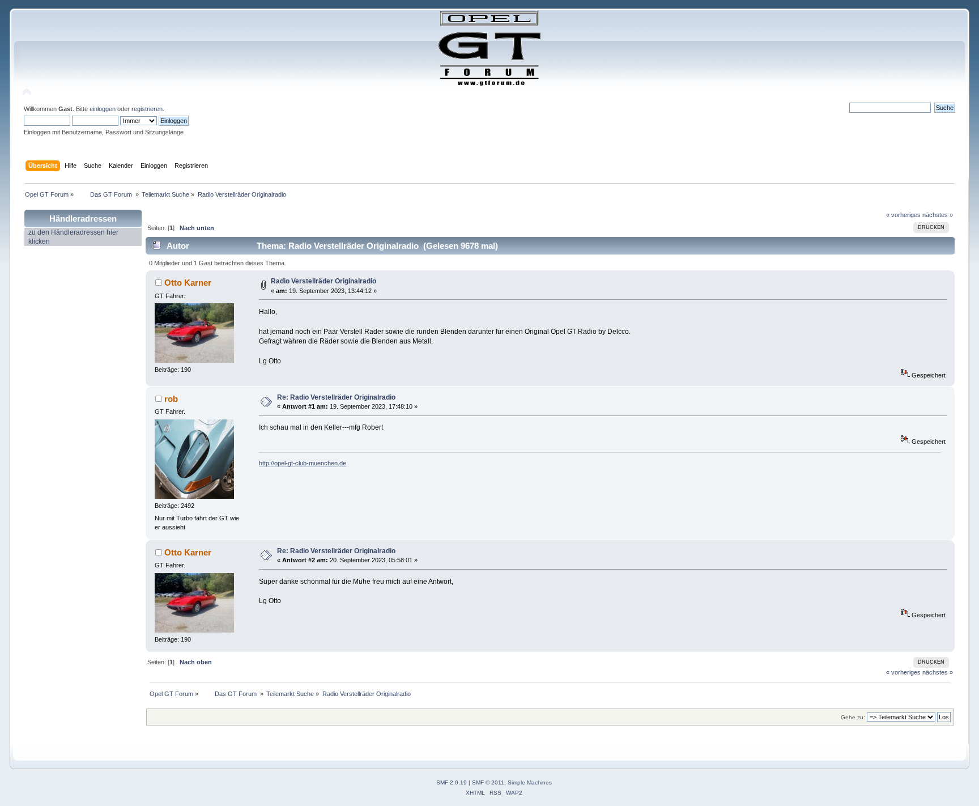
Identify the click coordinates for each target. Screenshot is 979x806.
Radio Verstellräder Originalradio (323, 281)
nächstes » (937, 214)
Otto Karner (187, 282)
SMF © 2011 (488, 782)
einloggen (103, 108)
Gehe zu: (853, 717)
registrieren (147, 108)
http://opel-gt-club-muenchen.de (302, 463)
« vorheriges (903, 214)
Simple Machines (530, 782)
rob (171, 399)
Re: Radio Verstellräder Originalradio (336, 397)
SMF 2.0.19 (451, 782)
